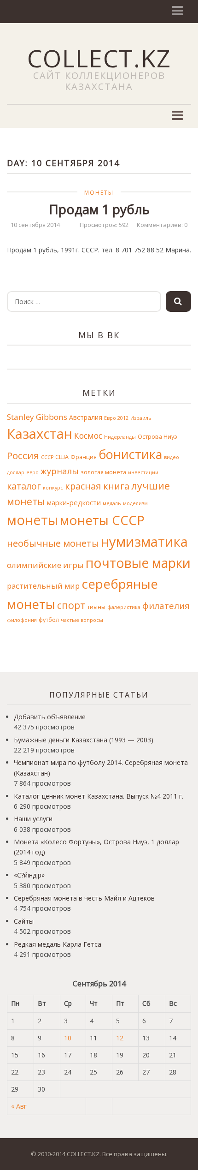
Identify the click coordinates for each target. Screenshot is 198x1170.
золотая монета (103, 472)
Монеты (99, 193)
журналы (60, 471)
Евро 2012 (116, 418)
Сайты (24, 921)
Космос (88, 435)
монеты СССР (102, 520)
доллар (15, 472)
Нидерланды (120, 437)
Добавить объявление (50, 716)
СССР (47, 457)
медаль (112, 503)
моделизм (135, 503)
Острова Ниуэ (157, 437)
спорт (71, 605)
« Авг (19, 1106)
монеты (32, 520)
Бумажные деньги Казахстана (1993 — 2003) (83, 739)
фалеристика (123, 607)
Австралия (85, 417)
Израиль (140, 418)
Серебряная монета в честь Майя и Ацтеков (84, 898)
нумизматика (144, 541)
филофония (22, 620)
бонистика (130, 454)
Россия (23, 455)
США (62, 457)
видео (171, 457)
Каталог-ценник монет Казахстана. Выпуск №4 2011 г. (98, 796)
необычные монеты (53, 543)
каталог (24, 486)
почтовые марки (138, 563)
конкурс (53, 487)
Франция (83, 457)
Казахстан (39, 433)
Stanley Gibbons (37, 417)
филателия (166, 605)
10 (67, 1037)
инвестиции (143, 472)
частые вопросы (82, 620)
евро (32, 472)
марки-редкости (74, 502)
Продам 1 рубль (99, 209)
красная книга (97, 486)
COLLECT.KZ (99, 58)
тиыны (96, 607)
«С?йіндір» (29, 875)
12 (119, 1037)
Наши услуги (33, 818)
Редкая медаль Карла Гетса (57, 944)
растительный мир (43, 585)
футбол (49, 620)
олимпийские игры (45, 565)
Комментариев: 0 (162, 225)
